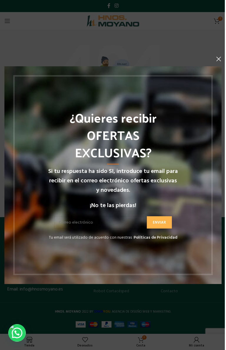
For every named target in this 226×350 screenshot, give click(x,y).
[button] (17, 333)
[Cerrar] (218, 59)
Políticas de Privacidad (155, 237)
